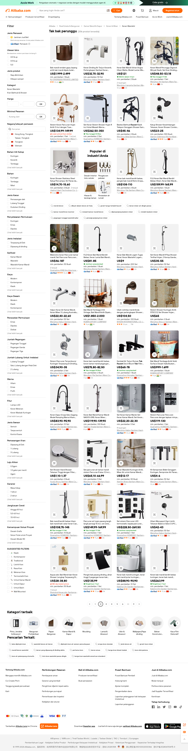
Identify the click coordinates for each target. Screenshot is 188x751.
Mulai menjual (157, 681)
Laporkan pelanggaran (124, 704)
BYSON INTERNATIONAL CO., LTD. (131, 322)
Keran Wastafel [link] (128, 26)
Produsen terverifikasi (87, 675)
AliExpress (54, 738)
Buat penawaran (85, 681)
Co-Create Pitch (13, 681)
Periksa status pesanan (161, 686)
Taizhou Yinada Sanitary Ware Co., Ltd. (98, 427)
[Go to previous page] (89, 604)
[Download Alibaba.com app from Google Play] (173, 726)
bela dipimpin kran (19, 644)
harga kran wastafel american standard (89, 656)
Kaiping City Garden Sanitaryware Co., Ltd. (64, 427)
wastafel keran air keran (43, 644)
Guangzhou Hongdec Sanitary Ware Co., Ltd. (131, 375)
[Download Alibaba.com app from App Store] (153, 726)
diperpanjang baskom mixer (122, 212)
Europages (134, 738)
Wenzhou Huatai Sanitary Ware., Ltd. (164, 481)
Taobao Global (105, 738)
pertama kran (78, 650)
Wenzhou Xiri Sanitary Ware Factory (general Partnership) (164, 82)
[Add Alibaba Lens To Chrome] (49, 726)
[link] (184, 724)
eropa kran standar (105, 644)
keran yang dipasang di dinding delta (50, 650)
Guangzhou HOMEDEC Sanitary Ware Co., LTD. (98, 139)
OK (40, 104)
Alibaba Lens (21, 726)
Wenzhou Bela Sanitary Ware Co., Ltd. (131, 136)
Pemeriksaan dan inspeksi (53, 696)
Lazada (94, 738)
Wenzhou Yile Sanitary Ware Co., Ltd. (131, 190)
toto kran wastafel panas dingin (54, 656)
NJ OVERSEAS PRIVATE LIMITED (64, 79)
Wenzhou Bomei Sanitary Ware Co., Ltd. (164, 190)
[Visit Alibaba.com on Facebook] (153, 707)
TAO (115, 738)
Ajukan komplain (122, 686)
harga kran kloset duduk (117, 650)
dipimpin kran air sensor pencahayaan (75, 644)
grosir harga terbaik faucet (110, 206)
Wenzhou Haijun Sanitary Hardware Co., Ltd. (98, 79)
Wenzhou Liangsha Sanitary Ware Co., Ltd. (131, 85)
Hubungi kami (121, 681)
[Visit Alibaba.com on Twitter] (164, 707)
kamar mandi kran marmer (64, 212)
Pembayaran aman (50, 675)
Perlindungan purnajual (52, 691)
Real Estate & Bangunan (69, 26)
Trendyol (123, 738)
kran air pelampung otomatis (23, 656)
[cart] (143, 11)
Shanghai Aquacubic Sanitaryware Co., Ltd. (64, 592)
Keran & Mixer (112, 26)
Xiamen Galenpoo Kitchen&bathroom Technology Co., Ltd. (164, 136)
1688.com (66, 738)
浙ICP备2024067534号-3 (164, 747)
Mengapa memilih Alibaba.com (19, 675)
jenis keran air (126, 644)
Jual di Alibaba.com (160, 675)
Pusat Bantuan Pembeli (125, 675)
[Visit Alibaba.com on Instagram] (169, 707)
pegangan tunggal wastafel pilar (66, 218)
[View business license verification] (119, 746)
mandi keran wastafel (20, 650)
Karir (7, 691)
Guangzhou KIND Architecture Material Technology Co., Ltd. (64, 270)
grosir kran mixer (146, 644)
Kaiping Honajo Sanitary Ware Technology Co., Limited (64, 139)
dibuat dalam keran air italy (81, 206)
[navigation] (26, 315)
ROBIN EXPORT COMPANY (95, 322)
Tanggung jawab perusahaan (18, 686)
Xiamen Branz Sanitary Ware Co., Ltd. (131, 481)
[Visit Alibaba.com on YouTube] (175, 707)
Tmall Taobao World (80, 738)
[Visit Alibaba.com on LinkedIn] (158, 707)
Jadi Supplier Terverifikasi (162, 691)
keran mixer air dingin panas (140, 206)
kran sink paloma (141, 650)
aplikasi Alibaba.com (132, 726)
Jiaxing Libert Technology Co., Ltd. (64, 190)
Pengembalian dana (123, 691)
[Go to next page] (139, 604)
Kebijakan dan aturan (51, 702)
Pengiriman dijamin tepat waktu (55, 686)
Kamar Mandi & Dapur (93, 26)
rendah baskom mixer (149, 212)
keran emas (95, 650)
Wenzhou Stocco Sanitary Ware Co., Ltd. (164, 322)
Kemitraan (156, 696)
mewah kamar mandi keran (92, 212)
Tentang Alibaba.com (15, 670)
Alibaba (52, 26)
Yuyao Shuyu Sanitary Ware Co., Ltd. (64, 481)
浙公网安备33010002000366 (139, 747)
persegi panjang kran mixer (96, 218)
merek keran (58, 206)
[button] (108, 10)
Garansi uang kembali (51, 681)
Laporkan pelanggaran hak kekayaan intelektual (130, 697)
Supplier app (89, 726)
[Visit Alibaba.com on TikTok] (180, 707)
